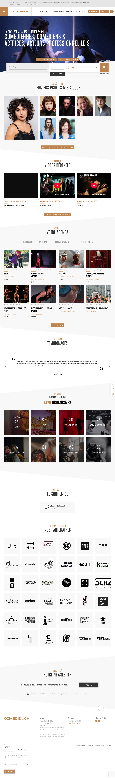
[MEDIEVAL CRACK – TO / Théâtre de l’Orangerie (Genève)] (71, 294)
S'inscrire (104, 11)
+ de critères (57, 74)
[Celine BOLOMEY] (48, 128)
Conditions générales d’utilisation (99, 745)
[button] (5, 366)
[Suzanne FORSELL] (67, 128)
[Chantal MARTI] (85, 106)
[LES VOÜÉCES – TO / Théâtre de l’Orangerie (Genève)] (71, 259)
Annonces (69, 11)
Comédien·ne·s (45, 11)
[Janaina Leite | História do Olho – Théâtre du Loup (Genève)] (16, 294)
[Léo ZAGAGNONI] (103, 106)
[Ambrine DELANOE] (21, 118)
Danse (60, 314)
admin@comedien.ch (75, 723)
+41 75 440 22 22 (74, 721)
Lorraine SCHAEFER (91, 201)
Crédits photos (80, 745)
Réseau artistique (58, 11)
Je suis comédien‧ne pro (46, 59)
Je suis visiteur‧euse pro (68, 59)
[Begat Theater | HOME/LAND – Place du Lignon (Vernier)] (98, 294)
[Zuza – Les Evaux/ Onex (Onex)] (16, 259)
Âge (69, 69)
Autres (88, 314)
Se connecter (93, 11)
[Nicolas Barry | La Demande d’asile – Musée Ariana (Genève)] (43, 294)
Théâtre (6, 279)
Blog (83, 11)
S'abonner (88, 685)
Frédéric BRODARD (55, 201)
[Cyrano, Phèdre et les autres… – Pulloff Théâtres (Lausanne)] (43, 259)
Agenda (77, 11)
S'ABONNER (9, 771)
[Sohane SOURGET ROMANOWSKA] (48, 106)
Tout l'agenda (57, 325)
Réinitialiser (104, 74)
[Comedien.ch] (20, 11)
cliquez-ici (36, 4)
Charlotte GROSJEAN (19, 201)
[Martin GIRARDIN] (67, 106)
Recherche (112, 11)
